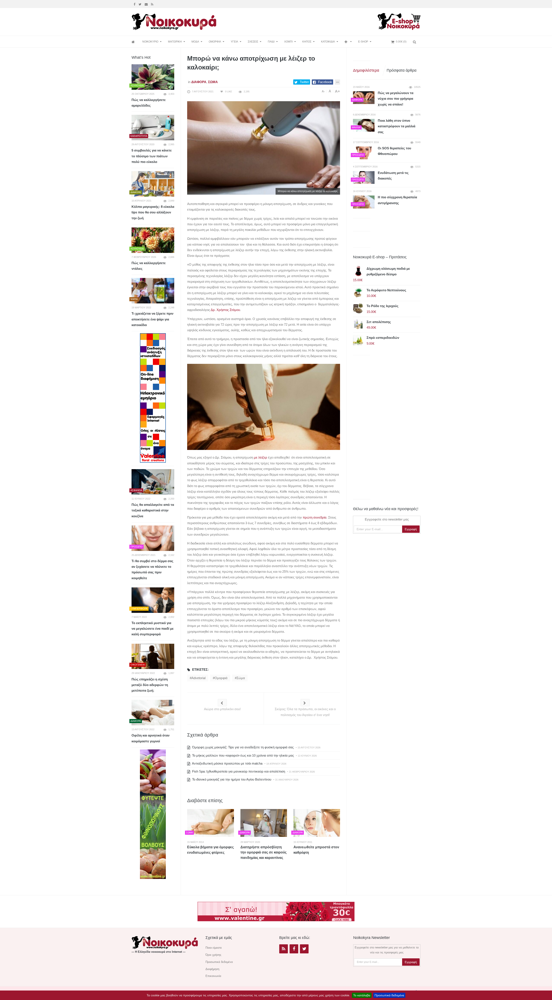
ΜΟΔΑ (195, 41)
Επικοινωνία (213, 976)
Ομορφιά (221, 678)
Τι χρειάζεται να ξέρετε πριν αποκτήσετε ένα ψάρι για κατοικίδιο (152, 319)
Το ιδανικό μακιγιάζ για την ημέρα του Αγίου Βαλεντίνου (231, 779)
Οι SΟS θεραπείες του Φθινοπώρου (394, 151)
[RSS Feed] (152, 3)
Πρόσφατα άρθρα (401, 70)
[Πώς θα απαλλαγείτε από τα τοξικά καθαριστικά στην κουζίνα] (153, 482)
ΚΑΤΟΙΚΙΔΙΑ (328, 41)
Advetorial (198, 678)
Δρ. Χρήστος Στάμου (225, 310)
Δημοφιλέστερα (366, 70)
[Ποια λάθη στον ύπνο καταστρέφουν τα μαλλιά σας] (364, 125)
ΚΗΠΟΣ (306, 41)
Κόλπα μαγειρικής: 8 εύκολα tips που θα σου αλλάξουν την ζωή (153, 212)
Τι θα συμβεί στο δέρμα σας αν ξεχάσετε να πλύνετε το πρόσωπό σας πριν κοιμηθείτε (152, 569)
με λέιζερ (260, 457)
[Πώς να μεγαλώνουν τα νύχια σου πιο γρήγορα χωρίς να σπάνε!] (364, 97)
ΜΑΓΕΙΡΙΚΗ (175, 41)
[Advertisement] (298, 21)
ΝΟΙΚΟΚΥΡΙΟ (150, 41)
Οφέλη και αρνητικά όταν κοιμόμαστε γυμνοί (150, 738)
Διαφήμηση (212, 969)
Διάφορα (198, 82)
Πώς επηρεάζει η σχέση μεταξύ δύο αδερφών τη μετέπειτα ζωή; (150, 684)
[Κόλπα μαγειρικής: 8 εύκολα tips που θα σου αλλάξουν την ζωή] (153, 184)
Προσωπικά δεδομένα (389, 995)
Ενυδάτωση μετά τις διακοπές (393, 175)
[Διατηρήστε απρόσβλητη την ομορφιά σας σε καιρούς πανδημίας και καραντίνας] (263, 823)
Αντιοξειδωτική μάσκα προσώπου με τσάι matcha (226, 763)
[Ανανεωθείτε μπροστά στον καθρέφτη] (316, 823)
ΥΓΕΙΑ (234, 41)
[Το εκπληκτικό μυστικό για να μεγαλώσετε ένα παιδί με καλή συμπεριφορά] (153, 600)
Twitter (304, 82)
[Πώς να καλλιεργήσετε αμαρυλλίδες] (153, 77)
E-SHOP (363, 41)
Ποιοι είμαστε (213, 947)
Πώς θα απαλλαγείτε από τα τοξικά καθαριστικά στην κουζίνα (153, 510)
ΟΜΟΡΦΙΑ (215, 41)
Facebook (325, 82)
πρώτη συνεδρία (314, 517)
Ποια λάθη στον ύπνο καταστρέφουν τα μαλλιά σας (396, 126)
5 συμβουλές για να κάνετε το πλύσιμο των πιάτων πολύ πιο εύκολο (152, 156)
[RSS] (283, 948)
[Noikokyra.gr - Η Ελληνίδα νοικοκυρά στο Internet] (175, 20)
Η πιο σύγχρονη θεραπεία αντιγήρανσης (397, 200)
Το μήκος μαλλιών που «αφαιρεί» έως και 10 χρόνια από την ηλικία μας (242, 755)
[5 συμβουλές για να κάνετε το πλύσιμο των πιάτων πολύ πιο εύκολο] (153, 127)
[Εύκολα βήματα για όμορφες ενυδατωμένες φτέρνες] (210, 823)
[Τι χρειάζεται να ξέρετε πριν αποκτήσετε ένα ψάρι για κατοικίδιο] (153, 290)
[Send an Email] (147, 3)
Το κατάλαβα (361, 995)
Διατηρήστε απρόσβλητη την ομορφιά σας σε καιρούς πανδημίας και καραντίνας (263, 852)
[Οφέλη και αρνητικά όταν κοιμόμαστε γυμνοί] (153, 712)
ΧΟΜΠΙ (288, 41)
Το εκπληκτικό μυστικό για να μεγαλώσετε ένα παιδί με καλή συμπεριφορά (153, 628)
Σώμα (213, 82)
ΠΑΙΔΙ (271, 41)
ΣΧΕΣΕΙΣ (253, 41)
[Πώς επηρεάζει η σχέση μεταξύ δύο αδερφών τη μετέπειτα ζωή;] (153, 656)
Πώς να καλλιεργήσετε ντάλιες (149, 265)
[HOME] (134, 42)
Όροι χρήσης (213, 954)
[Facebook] (135, 3)
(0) (401, 41)
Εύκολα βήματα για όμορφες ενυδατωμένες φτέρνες (210, 849)
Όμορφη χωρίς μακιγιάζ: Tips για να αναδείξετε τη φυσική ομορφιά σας (242, 747)
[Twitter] (141, 3)
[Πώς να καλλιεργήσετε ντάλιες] (153, 240)
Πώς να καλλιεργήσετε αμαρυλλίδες (149, 102)
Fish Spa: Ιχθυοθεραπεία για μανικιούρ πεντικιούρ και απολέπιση (238, 771)
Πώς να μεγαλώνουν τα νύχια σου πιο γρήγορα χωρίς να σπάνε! (395, 98)
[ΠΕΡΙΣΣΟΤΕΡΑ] (348, 42)
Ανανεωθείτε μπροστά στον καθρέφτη (316, 849)
